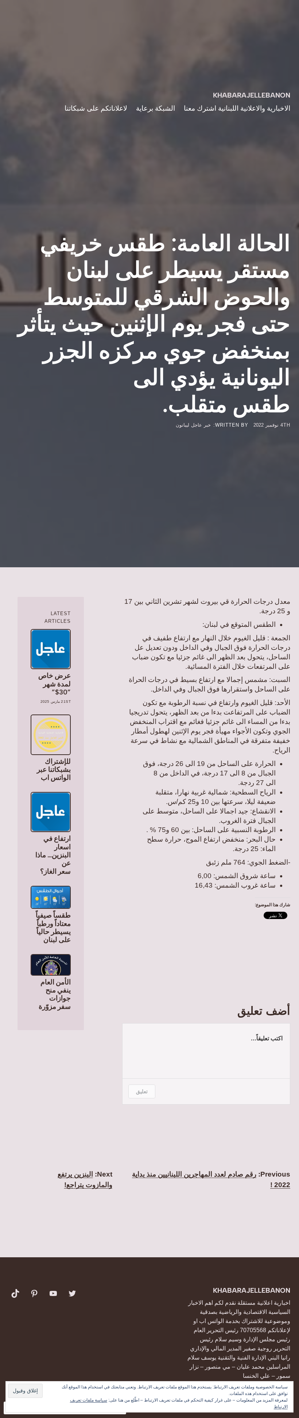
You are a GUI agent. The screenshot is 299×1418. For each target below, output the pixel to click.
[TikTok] (15, 1293)
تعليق (142, 1091)
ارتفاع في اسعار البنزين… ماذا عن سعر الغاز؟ (53, 855)
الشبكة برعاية (155, 108)
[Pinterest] (34, 1293)
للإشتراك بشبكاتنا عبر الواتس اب (54, 770)
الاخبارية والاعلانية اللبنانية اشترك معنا (237, 108)
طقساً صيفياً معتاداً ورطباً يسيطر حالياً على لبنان (53, 927)
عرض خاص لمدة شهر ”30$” (54, 684)
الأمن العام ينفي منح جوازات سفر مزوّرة (55, 994)
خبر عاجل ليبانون (193, 425)
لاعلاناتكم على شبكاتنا (96, 108)
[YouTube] (53, 1293)
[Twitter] (72, 1293)
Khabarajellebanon (251, 95)
